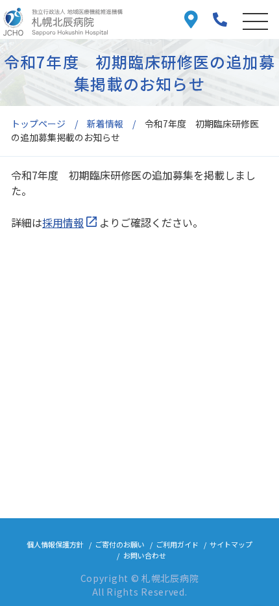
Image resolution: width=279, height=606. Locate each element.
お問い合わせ (144, 555)
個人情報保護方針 (55, 544)
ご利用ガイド (177, 544)
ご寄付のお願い (120, 544)
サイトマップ (231, 544)
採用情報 (63, 222)
